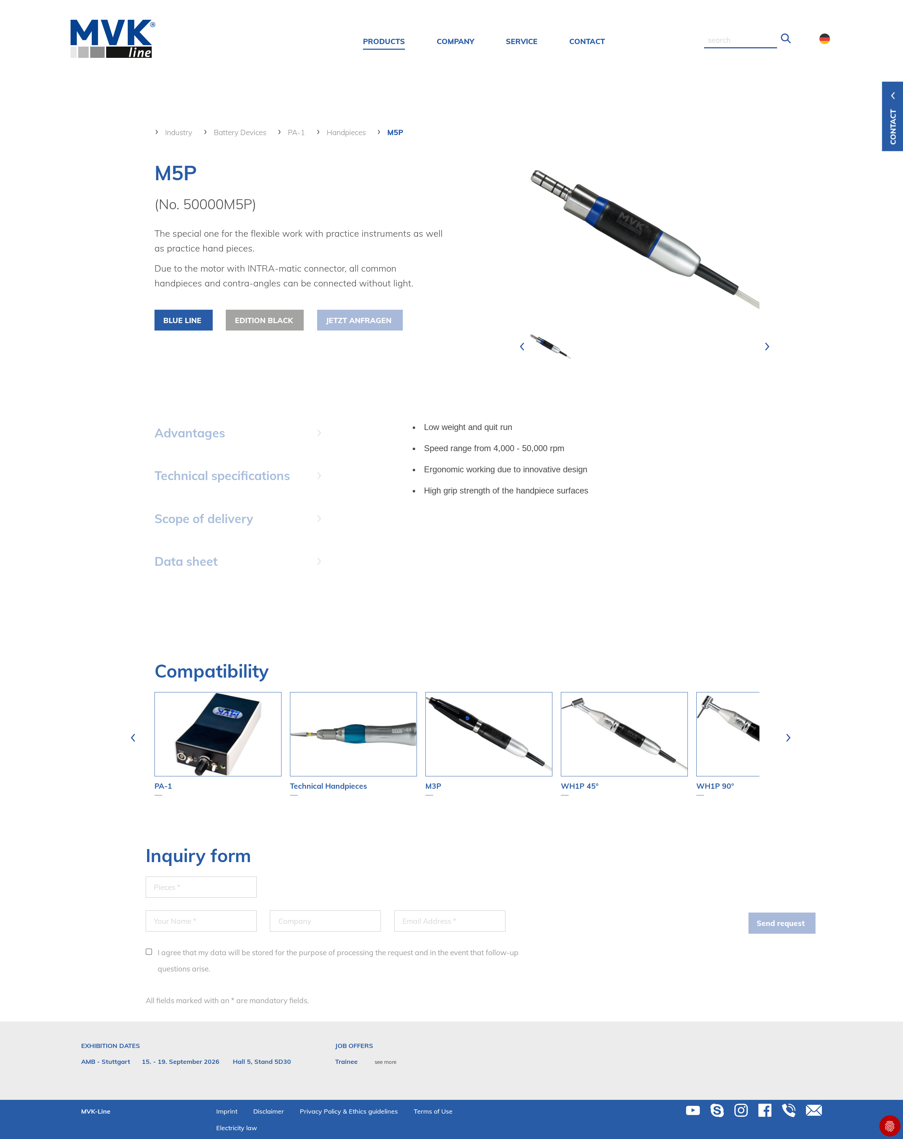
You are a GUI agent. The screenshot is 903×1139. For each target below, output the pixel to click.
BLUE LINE (182, 320)
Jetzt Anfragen (359, 320)
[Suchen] (786, 39)
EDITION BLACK (264, 320)
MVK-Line (95, 1111)
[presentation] (522, 346)
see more (385, 1062)
